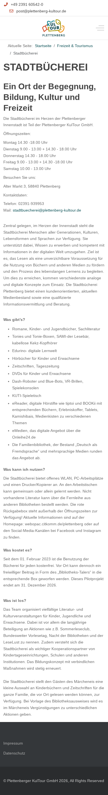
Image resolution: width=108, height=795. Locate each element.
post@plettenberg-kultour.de (41, 11)
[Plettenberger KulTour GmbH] (53, 28)
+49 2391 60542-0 (27, 4)
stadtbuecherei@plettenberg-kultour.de (47, 210)
